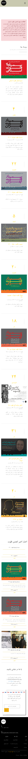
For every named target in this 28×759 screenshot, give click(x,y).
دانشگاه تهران (15, 740)
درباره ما (25, 747)
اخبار (26, 740)
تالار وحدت (16, 747)
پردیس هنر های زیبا (14, 743)
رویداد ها (25, 743)
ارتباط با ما (11, 681)
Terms (21, 755)
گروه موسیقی (6, 743)
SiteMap (25, 755)
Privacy (17, 755)
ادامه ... (14, 558)
